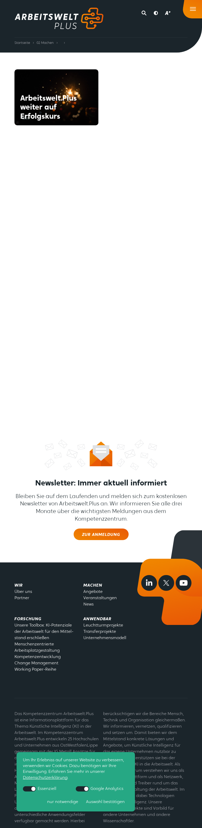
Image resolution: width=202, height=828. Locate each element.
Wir (18, 585)
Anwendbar (97, 619)
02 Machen (45, 43)
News (88, 604)
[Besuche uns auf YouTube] (183, 583)
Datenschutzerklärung (45, 778)
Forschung (28, 619)
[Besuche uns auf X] (166, 583)
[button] (145, 13)
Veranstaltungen (100, 598)
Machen (92, 585)
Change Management (36, 663)
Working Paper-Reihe (35, 669)
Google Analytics (106, 789)
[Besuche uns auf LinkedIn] (149, 583)
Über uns (23, 592)
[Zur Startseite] (59, 18)
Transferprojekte (99, 632)
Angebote (93, 592)
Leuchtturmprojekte (103, 625)
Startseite (22, 43)
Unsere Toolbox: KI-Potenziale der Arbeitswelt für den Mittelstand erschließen (43, 631)
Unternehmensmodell (104, 638)
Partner (21, 598)
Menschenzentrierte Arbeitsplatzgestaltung (37, 647)
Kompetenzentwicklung (37, 657)
